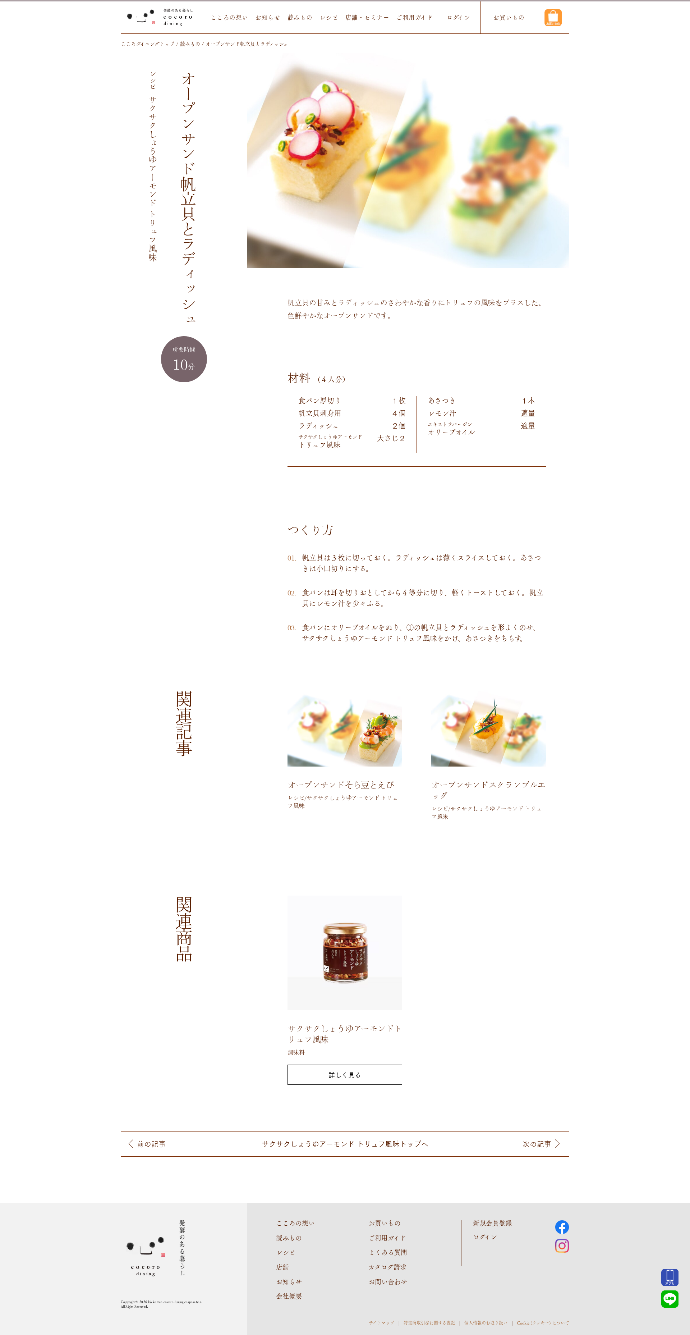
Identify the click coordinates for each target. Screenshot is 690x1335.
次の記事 (537, 1143)
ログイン (458, 17)
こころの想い (229, 17)
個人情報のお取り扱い (485, 1322)
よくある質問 (387, 1252)
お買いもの (509, 17)
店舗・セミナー (367, 17)
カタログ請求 (387, 1267)
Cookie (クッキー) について (543, 1322)
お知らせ (267, 17)
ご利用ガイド (414, 17)
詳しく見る (345, 1075)
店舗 (282, 1267)
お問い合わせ (387, 1281)
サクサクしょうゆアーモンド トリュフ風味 (345, 1143)
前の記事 (151, 1143)
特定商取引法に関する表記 (429, 1322)
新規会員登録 (492, 1223)
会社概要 (289, 1296)
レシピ (329, 17)
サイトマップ (381, 1322)
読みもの (300, 17)
